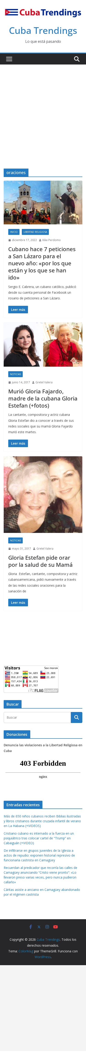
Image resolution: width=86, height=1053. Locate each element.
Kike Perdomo (51, 240)
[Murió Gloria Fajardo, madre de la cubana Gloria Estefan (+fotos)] (43, 344)
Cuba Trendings (43, 30)
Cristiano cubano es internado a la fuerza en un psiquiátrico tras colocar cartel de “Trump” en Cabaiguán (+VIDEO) (39, 838)
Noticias (15, 374)
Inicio (14, 232)
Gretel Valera (44, 382)
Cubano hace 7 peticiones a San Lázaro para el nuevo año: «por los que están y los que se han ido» (42, 263)
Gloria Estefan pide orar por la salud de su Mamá (40, 561)
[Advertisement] (43, 110)
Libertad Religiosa (35, 232)
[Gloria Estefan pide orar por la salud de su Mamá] (43, 494)
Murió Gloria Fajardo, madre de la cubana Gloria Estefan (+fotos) (43, 398)
